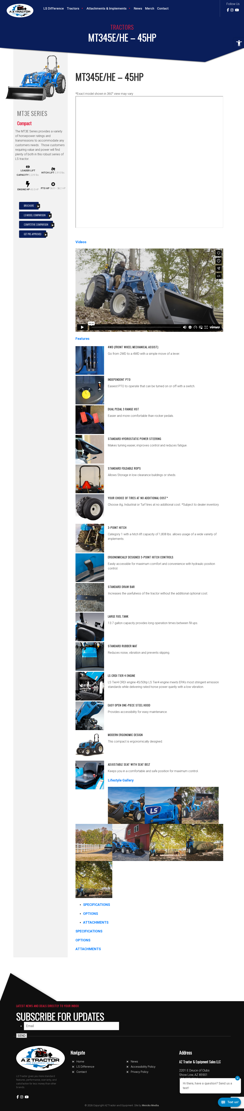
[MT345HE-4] (93, 842)
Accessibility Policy (143, 1066)
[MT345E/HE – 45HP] (45, 98)
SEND (22, 1035)
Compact (24, 123)
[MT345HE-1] (126, 805)
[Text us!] (229, 1103)
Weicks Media (150, 1105)
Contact (163, 8)
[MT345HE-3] (200, 805)
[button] (239, 43)
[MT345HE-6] (167, 842)
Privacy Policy (139, 1072)
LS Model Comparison (35, 215)
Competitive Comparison (36, 224)
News (138, 8)
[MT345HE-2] (163, 805)
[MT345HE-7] (204, 842)
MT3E (23, 113)
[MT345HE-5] (130, 842)
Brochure (29, 205)
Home (80, 1061)
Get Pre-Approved (32, 234)
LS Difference (53, 8)
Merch (149, 8)
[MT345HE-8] (93, 879)
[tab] (96, 905)
